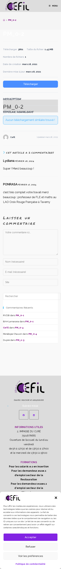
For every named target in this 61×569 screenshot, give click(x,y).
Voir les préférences (30, 556)
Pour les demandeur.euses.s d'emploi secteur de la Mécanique (29, 488)
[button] (56, 497)
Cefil (6, 327)
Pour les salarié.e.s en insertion (29, 466)
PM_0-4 (19, 327)
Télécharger (30, 84)
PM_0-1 (20, 315)
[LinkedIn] (34, 414)
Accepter (30, 537)
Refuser (30, 546)
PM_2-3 (20, 340)
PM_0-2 (12, 20)
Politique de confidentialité (30, 564)
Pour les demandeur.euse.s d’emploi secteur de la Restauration (28, 475)
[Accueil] (4, 20)
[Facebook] (23, 414)
